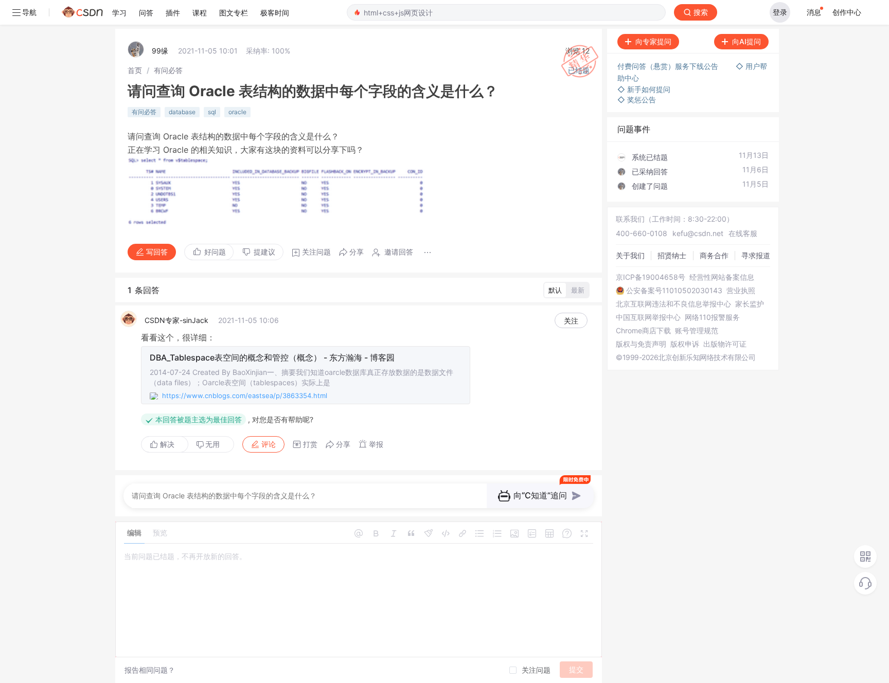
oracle (237, 112)
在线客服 (742, 233)
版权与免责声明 (641, 344)
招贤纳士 (671, 255)
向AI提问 (746, 41)
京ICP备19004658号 (650, 277)
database (182, 112)
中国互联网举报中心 (648, 317)
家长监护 (749, 304)
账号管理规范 (696, 331)
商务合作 (714, 255)
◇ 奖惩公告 (636, 99)
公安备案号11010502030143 (674, 290)
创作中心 (846, 12)
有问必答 (168, 70)
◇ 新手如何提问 (643, 89)
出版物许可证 (724, 344)
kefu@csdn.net (697, 233)
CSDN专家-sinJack (176, 320)
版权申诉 (684, 344)
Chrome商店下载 (643, 331)
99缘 (160, 50)
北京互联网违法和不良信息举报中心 (673, 304)
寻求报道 (755, 255)
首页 (135, 70)
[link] (135, 70)
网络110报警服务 (712, 317)
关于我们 (630, 255)
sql (212, 112)
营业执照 (740, 290)
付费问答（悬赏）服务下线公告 (668, 66)
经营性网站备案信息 (721, 277)
